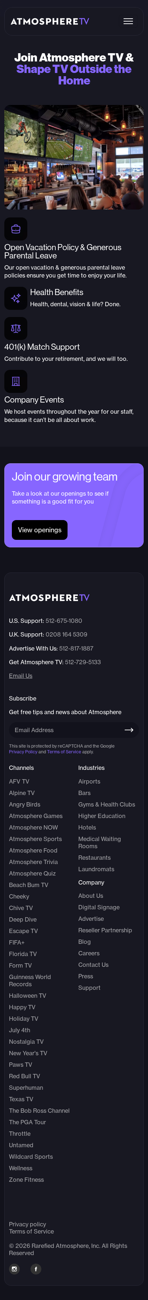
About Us (90, 895)
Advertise (91, 918)
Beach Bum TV (28, 884)
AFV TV (19, 781)
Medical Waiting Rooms (99, 842)
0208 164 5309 (66, 634)
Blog (84, 941)
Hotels (87, 827)
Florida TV (23, 953)
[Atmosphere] (49, 21)
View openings (39, 530)
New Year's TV (28, 1053)
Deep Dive (23, 919)
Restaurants (94, 857)
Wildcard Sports (31, 1156)
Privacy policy (27, 1224)
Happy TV (22, 1007)
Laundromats (96, 869)
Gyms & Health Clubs (106, 804)
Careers (89, 953)
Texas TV (21, 1099)
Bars (84, 792)
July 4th (19, 1030)
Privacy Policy (23, 751)
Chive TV (21, 907)
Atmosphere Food (33, 850)
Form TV (20, 965)
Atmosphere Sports (35, 838)
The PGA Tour (27, 1122)
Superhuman (26, 1087)
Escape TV (23, 930)
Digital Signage (99, 907)
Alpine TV (22, 792)
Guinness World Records (30, 980)
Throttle (20, 1133)
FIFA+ (17, 942)
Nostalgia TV (26, 1041)
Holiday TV (23, 1018)
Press (85, 976)
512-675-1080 (64, 620)
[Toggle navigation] (128, 21)
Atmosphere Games (36, 815)
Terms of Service (64, 751)
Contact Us (93, 964)
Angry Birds (24, 804)
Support (89, 987)
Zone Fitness (26, 1179)
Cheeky (19, 896)
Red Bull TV (24, 1076)
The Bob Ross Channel (39, 1110)
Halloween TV (27, 995)
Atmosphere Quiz (32, 873)
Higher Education (101, 815)
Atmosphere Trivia (33, 861)
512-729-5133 (83, 662)
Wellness (20, 1168)
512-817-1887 (76, 648)
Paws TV (20, 1064)
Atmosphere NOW (33, 827)
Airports (89, 781)
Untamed (21, 1145)
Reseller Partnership (105, 930)
